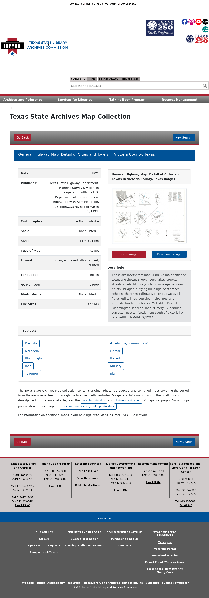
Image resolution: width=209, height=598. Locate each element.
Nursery (115, 366)
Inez (28, 366)
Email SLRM (153, 482)
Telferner (31, 373)
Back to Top (104, 518)
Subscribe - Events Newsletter (167, 583)
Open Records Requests (44, 545)
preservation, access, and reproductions (88, 406)
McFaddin (32, 351)
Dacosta (31, 343)
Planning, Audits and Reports (84, 545)
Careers (44, 539)
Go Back (23, 137)
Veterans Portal (165, 549)
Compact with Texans (44, 552)
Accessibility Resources (63, 583)
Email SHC (186, 505)
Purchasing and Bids (124, 539)
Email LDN (120, 490)
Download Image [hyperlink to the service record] (169, 254)
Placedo (116, 358)
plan (113, 373)
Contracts (124, 545)
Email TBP (55, 486)
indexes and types (128, 400)
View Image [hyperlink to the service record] (129, 254)
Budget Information (84, 539)
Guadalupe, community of (129, 343)
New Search (183, 137)
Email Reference (87, 478)
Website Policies (33, 583)
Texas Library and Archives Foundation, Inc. (112, 583)
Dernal (115, 351)
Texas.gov (165, 542)
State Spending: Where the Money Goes (165, 570)
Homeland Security (165, 555)
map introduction (93, 400)
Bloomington (34, 358)
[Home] (35, 45)
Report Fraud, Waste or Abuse (165, 562)
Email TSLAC (22, 505)
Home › (15, 108)
